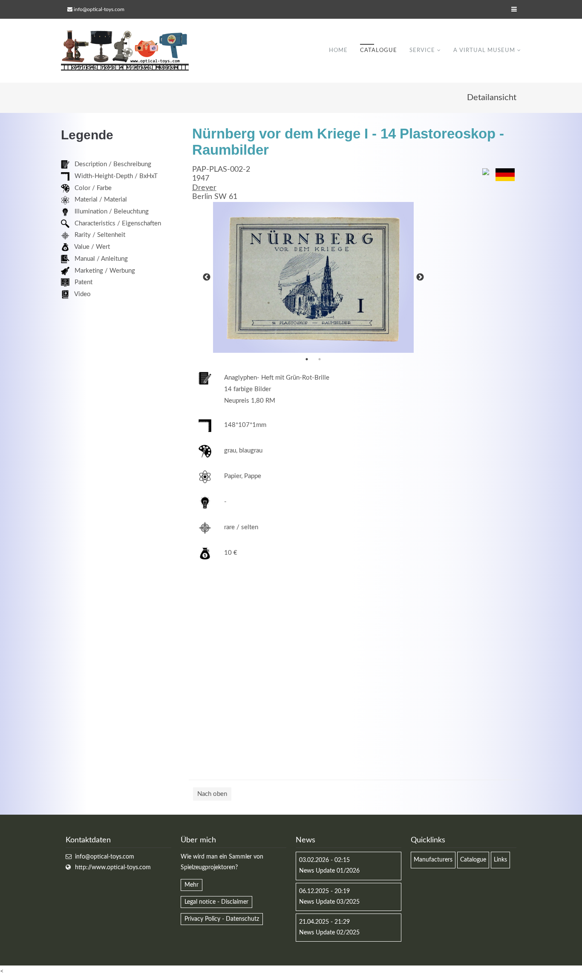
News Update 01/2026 (329, 871)
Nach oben (212, 794)
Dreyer (204, 188)
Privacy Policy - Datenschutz (221, 919)
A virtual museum (484, 50)
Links (500, 860)
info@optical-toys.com (99, 9)
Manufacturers (433, 860)
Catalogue (378, 50)
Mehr (191, 885)
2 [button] (319, 359)
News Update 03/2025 (329, 902)
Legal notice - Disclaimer (216, 902)
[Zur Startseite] (125, 50)
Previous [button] (206, 277)
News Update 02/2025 (329, 933)
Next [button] (420, 277)
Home (338, 50)
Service (422, 50)
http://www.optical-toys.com (113, 867)
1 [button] (307, 359)
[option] (313, 277)
